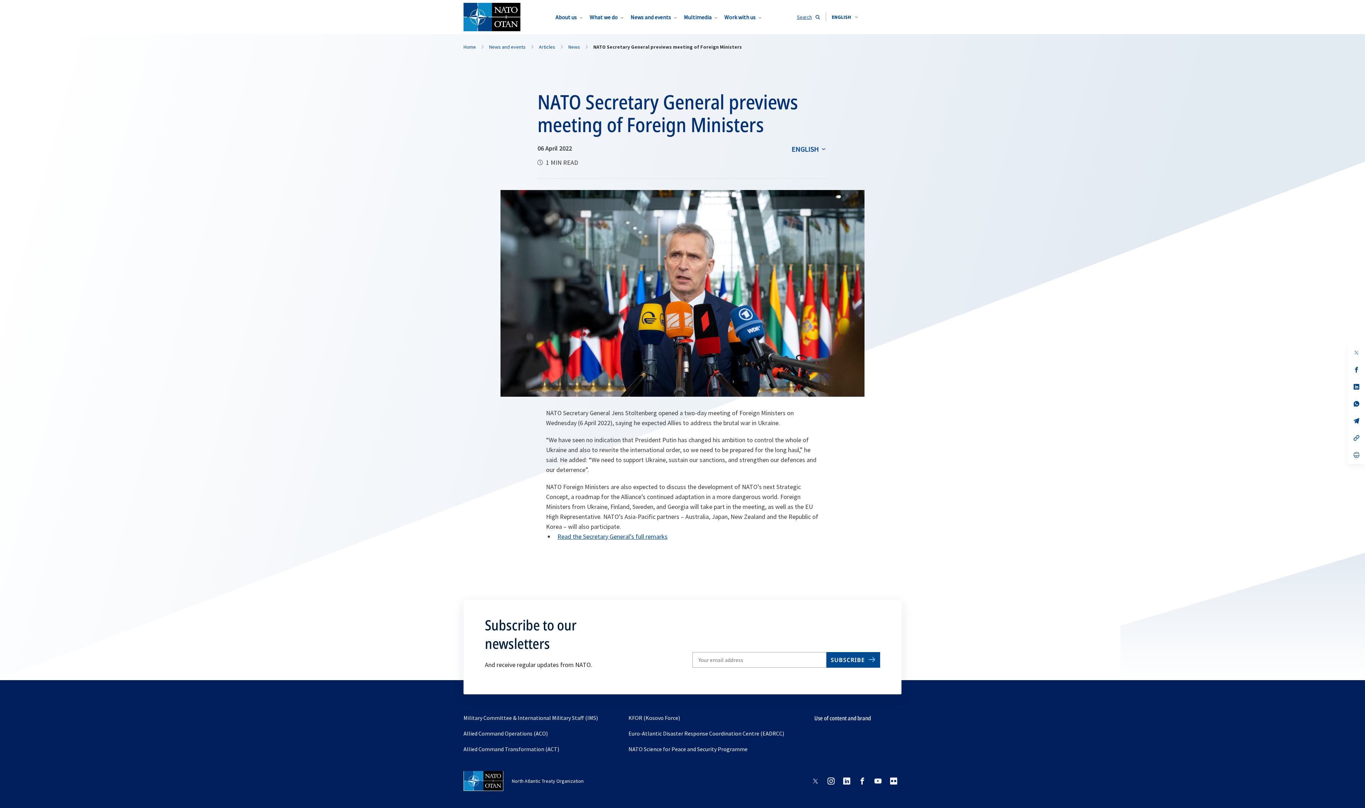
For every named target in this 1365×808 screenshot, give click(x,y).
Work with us (740, 17)
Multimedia (698, 17)
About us (566, 17)
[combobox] (845, 17)
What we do (604, 17)
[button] (845, 17)
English (805, 149)
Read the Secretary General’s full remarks (612, 536)
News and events (651, 17)
